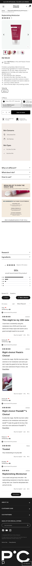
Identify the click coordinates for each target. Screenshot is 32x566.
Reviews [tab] (5, 293)
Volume (4, 88)
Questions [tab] (13, 293)
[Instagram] (10, 530)
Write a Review (24, 298)
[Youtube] (6, 530)
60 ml (5, 91)
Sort (13, 304)
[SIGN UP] (28, 525)
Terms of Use (4, 542)
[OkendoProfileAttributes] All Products (17, 10)
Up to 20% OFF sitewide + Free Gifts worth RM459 (16, 1)
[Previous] (4, 34)
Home (3, 10)
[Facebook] (3, 530)
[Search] (26, 6)
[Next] (28, 34)
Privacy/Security (12, 542)
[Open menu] (3, 6)
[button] (7, 18)
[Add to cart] (14, 238)
